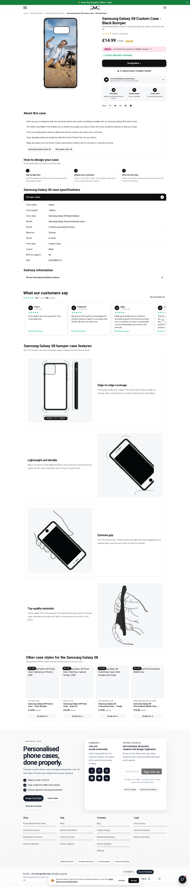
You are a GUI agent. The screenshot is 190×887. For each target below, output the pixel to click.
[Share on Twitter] (115, 106)
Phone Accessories (31, 830)
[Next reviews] (163, 320)
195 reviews (123, 34)
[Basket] (165, 7)
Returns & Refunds (141, 837)
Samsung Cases (36, 13)
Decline (122, 880)
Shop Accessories (33, 806)
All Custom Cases (63, 149)
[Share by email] (130, 106)
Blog (99, 823)
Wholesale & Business (106, 837)
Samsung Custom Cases (38, 149)
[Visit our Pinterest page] (92, 778)
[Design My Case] (95, 7)
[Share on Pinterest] (125, 106)
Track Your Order (67, 837)
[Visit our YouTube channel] (99, 778)
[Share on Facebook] (110, 106)
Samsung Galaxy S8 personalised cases (67, 221)
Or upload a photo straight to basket (135, 71)
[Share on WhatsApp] (120, 106)
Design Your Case (33, 798)
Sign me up (152, 772)
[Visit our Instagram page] (99, 771)
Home (26, 13)
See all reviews (156, 297)
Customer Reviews (31, 844)
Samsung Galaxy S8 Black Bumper (64, 216)
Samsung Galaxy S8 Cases (54, 13)
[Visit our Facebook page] (92, 771)
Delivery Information (68, 830)
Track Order (52, 798)
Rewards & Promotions (33, 837)
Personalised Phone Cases (34, 823)
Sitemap (100, 851)
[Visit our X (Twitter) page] (107, 771)
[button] (25, 7)
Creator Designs (103, 830)
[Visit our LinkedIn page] (107, 778)
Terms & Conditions (142, 830)
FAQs (62, 823)
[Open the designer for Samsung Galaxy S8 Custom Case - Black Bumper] (60, 53)
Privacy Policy (139, 823)
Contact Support (67, 844)
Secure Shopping (104, 844)
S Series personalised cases (62, 227)
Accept (134, 880)
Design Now (133, 63)
